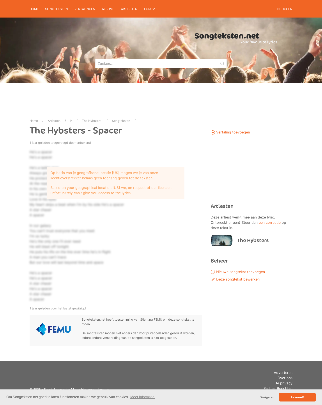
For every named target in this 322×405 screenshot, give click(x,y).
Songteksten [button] (56, 9)
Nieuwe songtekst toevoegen (240, 272)
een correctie (270, 222)
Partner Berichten (278, 388)
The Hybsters (92, 121)
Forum (149, 9)
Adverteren (283, 372)
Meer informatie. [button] (142, 397)
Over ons (285, 378)
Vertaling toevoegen (232, 132)
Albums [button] (108, 9)
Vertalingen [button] (84, 9)
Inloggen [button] (284, 9)
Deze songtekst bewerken (237, 279)
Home (34, 9)
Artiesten (54, 121)
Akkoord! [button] (297, 397)
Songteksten (121, 121)
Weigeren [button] (267, 397)
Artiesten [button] (129, 9)
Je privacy (283, 383)
